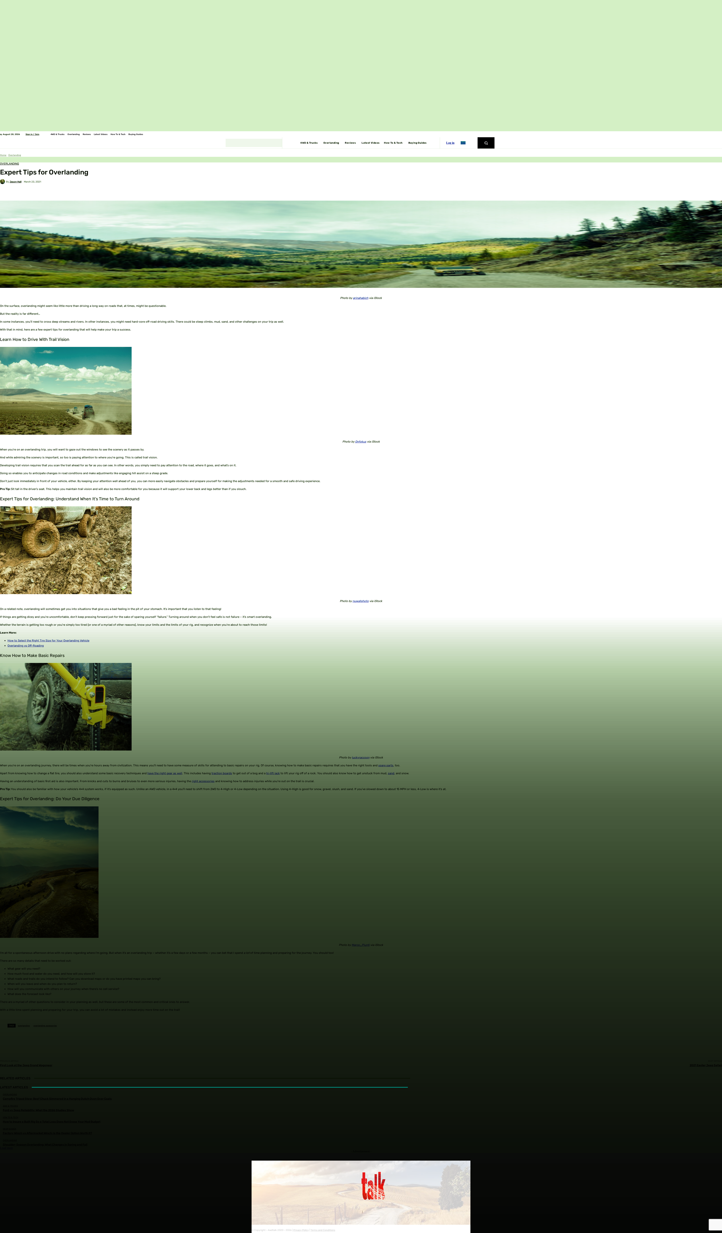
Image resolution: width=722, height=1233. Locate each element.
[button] (486, 143)
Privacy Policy (301, 1230)
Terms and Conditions (322, 1230)
